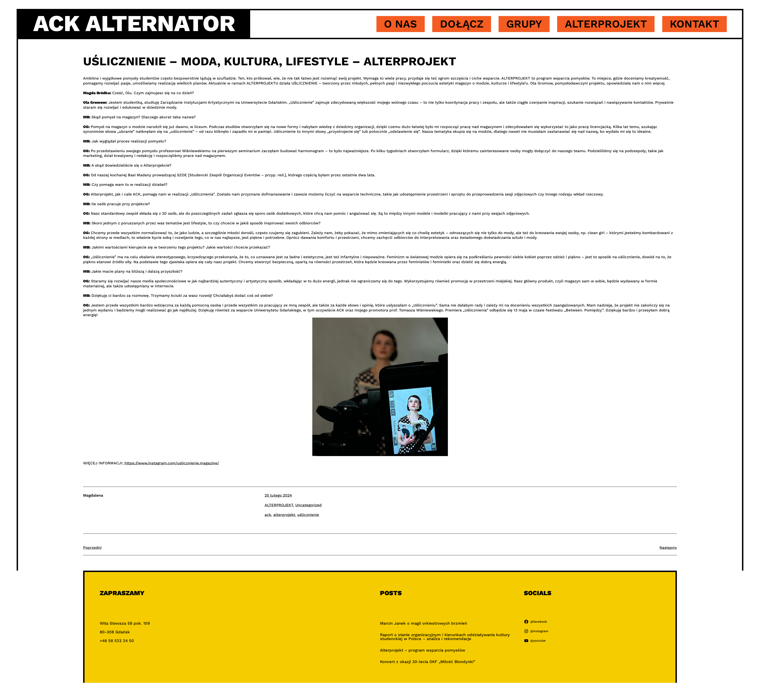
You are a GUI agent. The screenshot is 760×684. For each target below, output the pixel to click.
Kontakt (694, 24)
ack (268, 514)
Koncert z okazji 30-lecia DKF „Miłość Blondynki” (427, 662)
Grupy (524, 24)
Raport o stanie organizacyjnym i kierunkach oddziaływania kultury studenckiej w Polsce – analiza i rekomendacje (445, 637)
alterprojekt (284, 514)
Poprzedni (92, 547)
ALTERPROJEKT (279, 505)
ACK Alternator (134, 23)
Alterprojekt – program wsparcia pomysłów (422, 650)
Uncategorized (308, 505)
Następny (668, 547)
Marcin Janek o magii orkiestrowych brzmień (423, 623)
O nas (400, 24)
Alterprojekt (606, 24)
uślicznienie (308, 514)
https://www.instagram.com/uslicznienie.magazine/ (171, 463)
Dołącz (462, 24)
